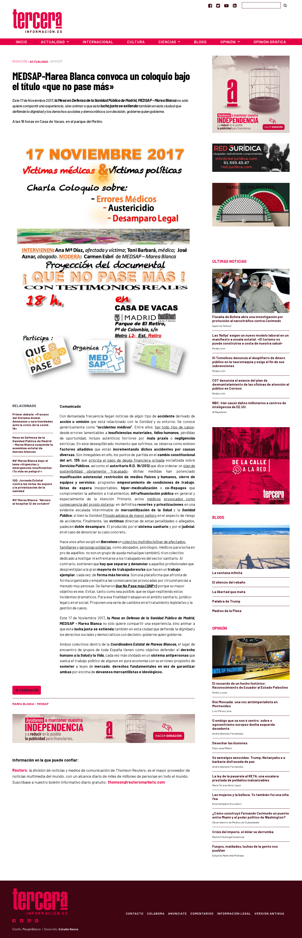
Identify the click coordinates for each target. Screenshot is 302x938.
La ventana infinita (227, 573)
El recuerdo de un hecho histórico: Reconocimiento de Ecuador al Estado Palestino (250, 685)
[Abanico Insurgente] (251, 213)
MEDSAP (42, 704)
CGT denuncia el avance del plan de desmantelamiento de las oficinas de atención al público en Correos (250, 384)
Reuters (19, 770)
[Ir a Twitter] (218, 5)
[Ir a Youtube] (226, 5)
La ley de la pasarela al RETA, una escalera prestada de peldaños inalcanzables (245, 778)
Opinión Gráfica (270, 42)
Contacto (134, 913)
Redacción (19, 61)
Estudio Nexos (68, 929)
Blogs (200, 42)
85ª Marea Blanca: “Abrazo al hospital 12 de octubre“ (31, 501)
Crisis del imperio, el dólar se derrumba (242, 832)
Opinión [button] (228, 42)
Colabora (155, 913)
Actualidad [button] (53, 42)
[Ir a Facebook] (210, 5)
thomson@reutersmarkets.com (136, 782)
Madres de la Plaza (226, 611)
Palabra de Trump (226, 601)
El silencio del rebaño (228, 582)
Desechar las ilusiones (229, 743)
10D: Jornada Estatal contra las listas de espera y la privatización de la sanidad (32, 485)
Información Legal (234, 913)
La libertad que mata (228, 592)
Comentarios (202, 913)
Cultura (136, 42)
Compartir (28, 690)
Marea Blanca (23, 704)
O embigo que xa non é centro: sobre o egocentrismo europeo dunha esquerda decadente (243, 724)
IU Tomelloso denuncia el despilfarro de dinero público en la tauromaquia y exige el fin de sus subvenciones (248, 362)
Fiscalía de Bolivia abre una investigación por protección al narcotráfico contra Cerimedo (247, 319)
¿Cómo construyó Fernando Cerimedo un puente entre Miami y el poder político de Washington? (250, 815)
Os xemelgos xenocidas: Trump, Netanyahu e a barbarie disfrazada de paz (248, 760)
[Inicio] (37, 20)
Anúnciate (177, 913)
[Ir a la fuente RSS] (235, 5)
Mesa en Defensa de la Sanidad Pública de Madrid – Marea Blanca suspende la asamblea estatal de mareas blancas (32, 444)
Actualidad (39, 61)
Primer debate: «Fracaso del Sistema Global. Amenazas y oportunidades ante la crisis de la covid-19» (32, 421)
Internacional (98, 42)
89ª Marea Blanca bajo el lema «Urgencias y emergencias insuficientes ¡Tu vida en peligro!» (32, 466)
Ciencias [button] (168, 42)
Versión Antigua (269, 913)
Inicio (21, 42)
